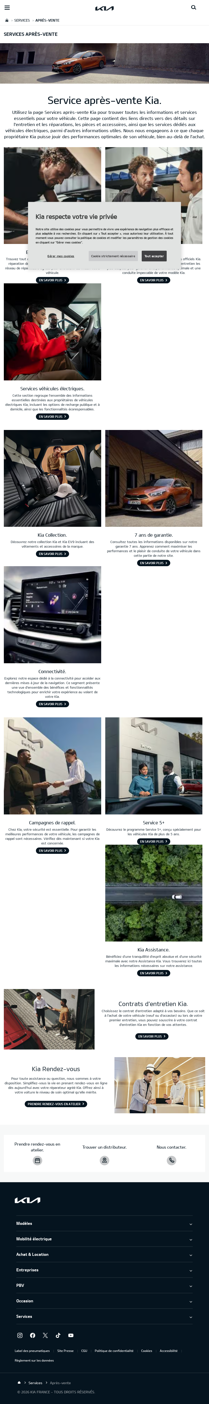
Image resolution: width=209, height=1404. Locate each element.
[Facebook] (33, 1335)
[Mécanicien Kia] (52, 196)
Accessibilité (169, 1350)
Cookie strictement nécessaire (113, 255)
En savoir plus (150, 1036)
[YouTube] (71, 1335)
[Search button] (193, 7)
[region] (104, 235)
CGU (84, 1350)
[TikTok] (58, 1335)
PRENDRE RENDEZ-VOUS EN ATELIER (54, 1104)
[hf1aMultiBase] (154, 196)
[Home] (19, 1383)
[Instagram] (20, 1335)
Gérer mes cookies (60, 255)
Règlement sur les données (34, 1360)
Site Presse (65, 1350)
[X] (45, 1335)
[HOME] (7, 20)
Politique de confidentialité (114, 1350)
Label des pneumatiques (32, 1350)
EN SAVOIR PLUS (50, 280)
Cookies (146, 1350)
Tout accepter (154, 255)
